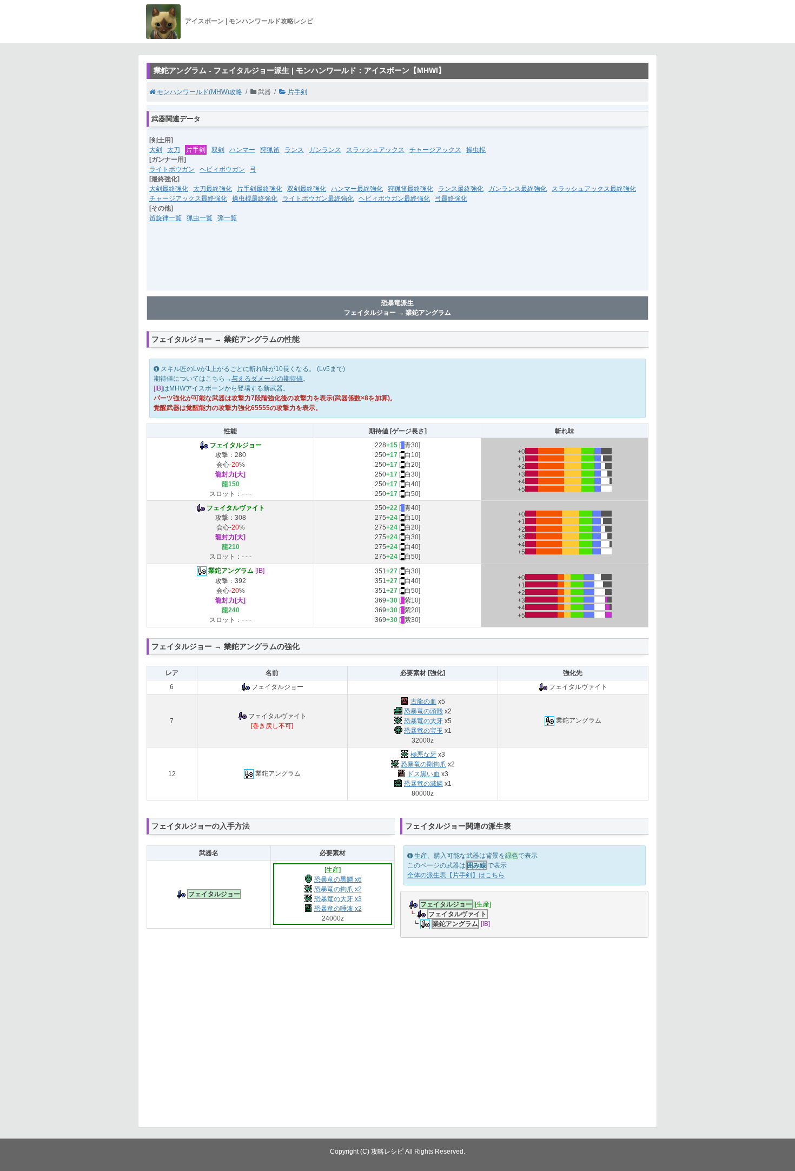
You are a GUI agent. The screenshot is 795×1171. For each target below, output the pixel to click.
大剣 (155, 150)
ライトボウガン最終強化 (318, 198)
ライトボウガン (172, 169)
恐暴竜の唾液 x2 (338, 908)
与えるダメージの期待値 (267, 378)
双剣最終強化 (306, 189)
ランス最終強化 (460, 189)
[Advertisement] (397, 263)
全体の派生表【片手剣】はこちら (456, 875)
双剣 (217, 150)
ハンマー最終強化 (357, 189)
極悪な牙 (423, 754)
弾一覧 (227, 218)
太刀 (173, 150)
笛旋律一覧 (165, 218)
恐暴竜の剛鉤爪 (423, 764)
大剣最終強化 (168, 189)
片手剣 (296, 92)
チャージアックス (435, 150)
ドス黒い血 (423, 774)
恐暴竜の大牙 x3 (338, 899)
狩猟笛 (270, 150)
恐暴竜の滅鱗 (423, 784)
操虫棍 (476, 150)
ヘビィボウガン (222, 169)
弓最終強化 (451, 198)
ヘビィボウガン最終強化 (394, 198)
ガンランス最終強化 (517, 189)
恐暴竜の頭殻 (423, 711)
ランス (294, 150)
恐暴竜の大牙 (423, 721)
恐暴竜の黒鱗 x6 (338, 879)
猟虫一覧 (200, 218)
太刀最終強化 (212, 189)
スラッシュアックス (375, 150)
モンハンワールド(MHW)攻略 (198, 92)
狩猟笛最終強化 (410, 189)
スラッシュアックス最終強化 (594, 189)
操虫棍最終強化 (254, 198)
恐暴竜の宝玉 (423, 731)
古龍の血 (423, 701)
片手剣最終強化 (259, 189)
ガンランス (325, 150)
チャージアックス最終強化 (188, 198)
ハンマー (242, 150)
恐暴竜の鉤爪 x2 (338, 889)
